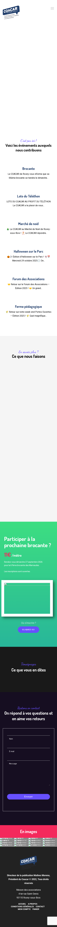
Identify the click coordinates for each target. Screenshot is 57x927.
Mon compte (24, 909)
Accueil (22, 904)
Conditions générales (22, 906)
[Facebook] (26, 913)
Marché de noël (28, 224)
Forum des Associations (29, 279)
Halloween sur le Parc (28, 251)
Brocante (28, 168)
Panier (36, 909)
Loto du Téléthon (28, 196)
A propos (32, 904)
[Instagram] (30, 913)
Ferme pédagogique (28, 306)
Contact (40, 906)
